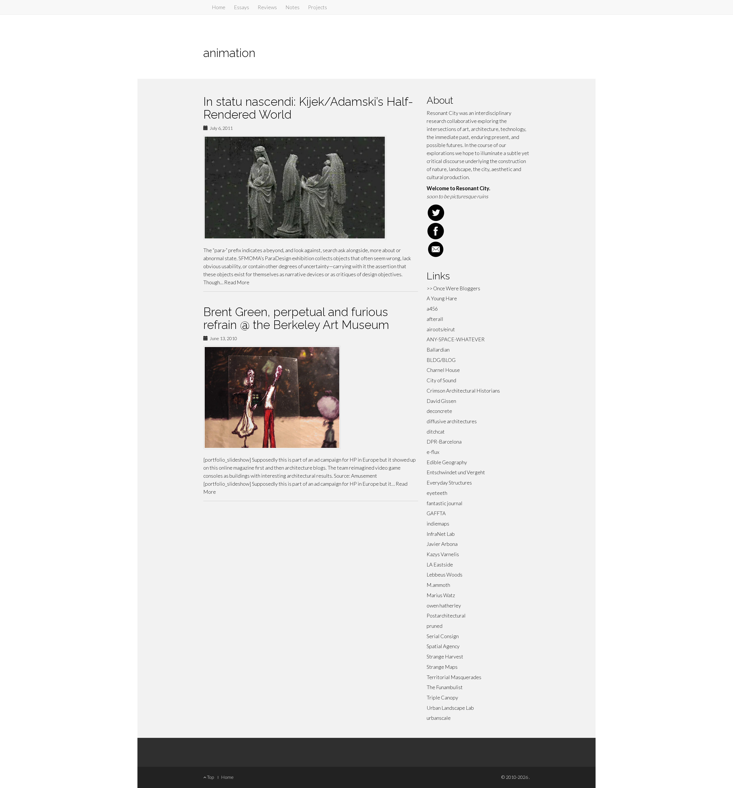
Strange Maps (442, 667)
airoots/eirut (441, 329)
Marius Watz (441, 595)
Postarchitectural (446, 615)
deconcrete (439, 411)
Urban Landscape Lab (450, 708)
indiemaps (438, 523)
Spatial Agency (443, 646)
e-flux (433, 452)
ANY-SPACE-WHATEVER (456, 339)
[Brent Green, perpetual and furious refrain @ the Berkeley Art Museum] (310, 398)
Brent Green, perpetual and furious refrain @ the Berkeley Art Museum (296, 318)
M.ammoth (438, 585)
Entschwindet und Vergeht (456, 472)
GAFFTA (436, 513)
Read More (236, 282)
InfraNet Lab (441, 534)
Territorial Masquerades (454, 677)
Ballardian (438, 349)
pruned (434, 626)
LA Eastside (440, 564)
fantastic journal (444, 503)
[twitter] (478, 212)
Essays (241, 7)
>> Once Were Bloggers (453, 288)
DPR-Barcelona (444, 441)
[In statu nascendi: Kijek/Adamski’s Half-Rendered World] (310, 187)
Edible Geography (447, 462)
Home (218, 7)
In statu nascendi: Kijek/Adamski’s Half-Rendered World (308, 108)
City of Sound (441, 380)
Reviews (267, 7)
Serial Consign (443, 636)
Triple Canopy (442, 697)
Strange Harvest (445, 656)
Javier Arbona (442, 544)
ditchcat (436, 431)
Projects (317, 7)
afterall (435, 319)
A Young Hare (442, 298)
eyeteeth (437, 493)
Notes (292, 7)
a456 (432, 308)
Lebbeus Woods (444, 574)
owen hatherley (444, 605)
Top (210, 777)
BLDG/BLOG (441, 360)
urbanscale (439, 718)
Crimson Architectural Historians (463, 390)
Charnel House (443, 370)
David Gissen (441, 401)
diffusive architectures (452, 421)
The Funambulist (445, 687)
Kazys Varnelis (443, 554)
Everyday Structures (449, 482)
